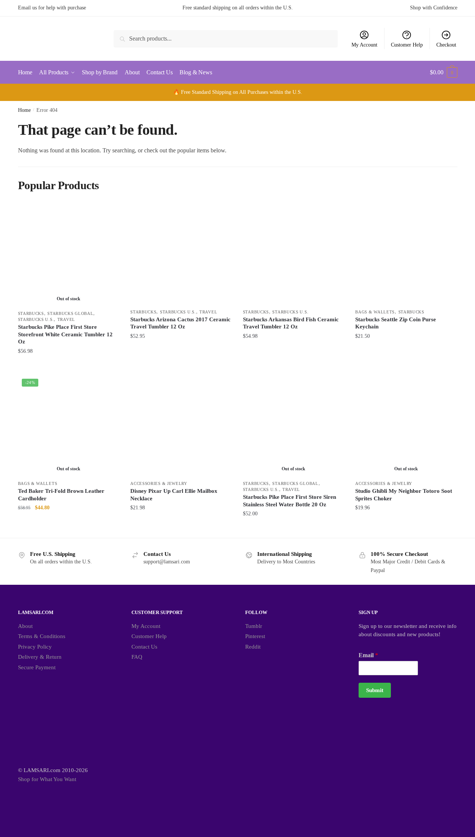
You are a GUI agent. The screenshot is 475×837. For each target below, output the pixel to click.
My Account (364, 45)
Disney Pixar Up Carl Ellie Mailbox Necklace (173, 494)
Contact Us (144, 647)
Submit (374, 690)
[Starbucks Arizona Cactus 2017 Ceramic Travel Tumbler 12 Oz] (181, 254)
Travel (66, 319)
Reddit (253, 647)
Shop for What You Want (47, 779)
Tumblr (253, 626)
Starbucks (31, 313)
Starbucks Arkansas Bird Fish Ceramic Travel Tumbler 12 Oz (291, 323)
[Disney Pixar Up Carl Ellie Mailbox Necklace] (181, 425)
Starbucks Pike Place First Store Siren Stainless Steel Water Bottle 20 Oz (289, 500)
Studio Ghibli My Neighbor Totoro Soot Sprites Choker (403, 494)
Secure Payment (37, 667)
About (25, 626)
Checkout (446, 45)
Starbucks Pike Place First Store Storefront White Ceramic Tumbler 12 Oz (65, 334)
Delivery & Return (40, 657)
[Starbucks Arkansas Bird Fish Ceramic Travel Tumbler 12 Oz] (293, 254)
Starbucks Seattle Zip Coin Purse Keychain (395, 323)
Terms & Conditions (41, 636)
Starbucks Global (70, 313)
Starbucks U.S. (36, 319)
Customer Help (407, 45)
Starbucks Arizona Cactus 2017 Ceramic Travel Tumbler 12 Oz (180, 323)
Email (368, 655)
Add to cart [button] (181, 366)
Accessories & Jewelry (158, 483)
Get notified (68, 366)
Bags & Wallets (375, 312)
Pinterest (255, 636)
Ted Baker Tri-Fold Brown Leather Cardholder (61, 494)
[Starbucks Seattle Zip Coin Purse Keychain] (406, 254)
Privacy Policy (35, 647)
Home (24, 110)
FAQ (136, 657)
